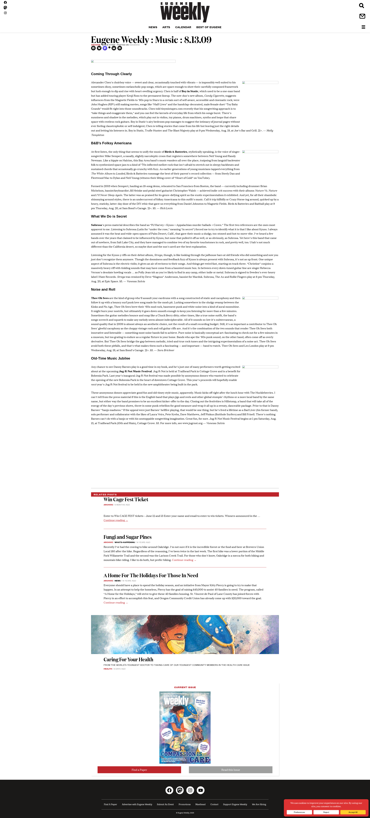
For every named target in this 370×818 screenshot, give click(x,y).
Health (108, 668)
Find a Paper (139, 769)
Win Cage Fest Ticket (126, 499)
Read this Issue (230, 769)
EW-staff (110, 44)
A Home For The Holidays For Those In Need (151, 575)
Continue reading (116, 520)
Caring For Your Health (128, 659)
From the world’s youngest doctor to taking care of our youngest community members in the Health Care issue (177, 664)
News (118, 580)
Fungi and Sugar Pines (128, 536)
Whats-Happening (125, 542)
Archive (95, 44)
